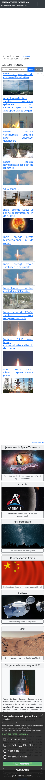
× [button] (42, 715)
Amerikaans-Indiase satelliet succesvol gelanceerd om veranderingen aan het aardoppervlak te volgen (18, 104)
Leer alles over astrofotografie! (22, 550)
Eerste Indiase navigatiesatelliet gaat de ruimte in (18, 165)
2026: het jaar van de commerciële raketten (18, 75)
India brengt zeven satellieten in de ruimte (18, 265)
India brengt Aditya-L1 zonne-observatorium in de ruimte (18, 213)
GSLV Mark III (11, 188)
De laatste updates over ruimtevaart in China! (22, 587)
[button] (22, 734)
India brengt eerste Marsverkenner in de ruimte (18, 240)
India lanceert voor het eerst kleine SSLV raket (18, 289)
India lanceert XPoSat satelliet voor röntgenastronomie (18, 315)
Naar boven (37, 442)
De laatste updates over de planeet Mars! (22, 658)
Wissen (39, 69)
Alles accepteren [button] (22, 764)
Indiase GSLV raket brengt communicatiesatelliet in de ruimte (18, 343)
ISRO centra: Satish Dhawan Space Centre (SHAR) (18, 372)
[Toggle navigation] (41, 4)
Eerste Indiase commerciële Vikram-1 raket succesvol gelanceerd (18, 136)
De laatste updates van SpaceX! (22, 621)
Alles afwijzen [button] (22, 770)
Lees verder (36, 730)
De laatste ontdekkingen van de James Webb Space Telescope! (22, 477)
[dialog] (22, 746)
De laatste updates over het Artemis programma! (23, 514)
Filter (31, 69)
